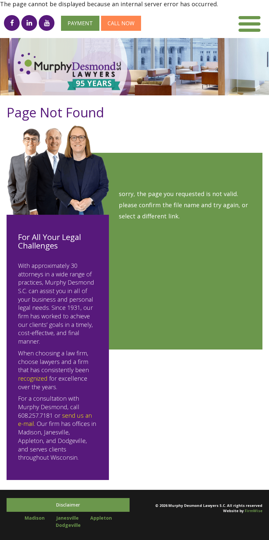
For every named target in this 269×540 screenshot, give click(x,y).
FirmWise (253, 510)
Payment (80, 23)
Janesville (67, 518)
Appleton (101, 518)
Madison (35, 518)
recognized (33, 378)
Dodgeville (68, 525)
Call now (121, 23)
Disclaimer (68, 505)
